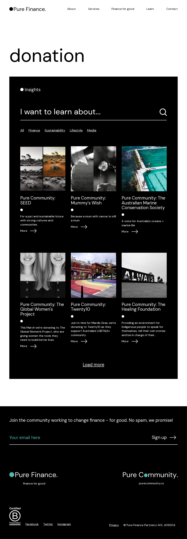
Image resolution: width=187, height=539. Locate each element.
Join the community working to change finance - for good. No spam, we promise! (91, 420)
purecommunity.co (151, 483)
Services (93, 9)
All (22, 130)
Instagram (64, 524)
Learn (150, 9)
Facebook (32, 524)
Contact (172, 9)
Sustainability (55, 130)
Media (91, 130)
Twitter (48, 524)
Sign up (159, 437)
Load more (93, 364)
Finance (34, 130)
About (71, 9)
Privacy (114, 525)
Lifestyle (76, 130)
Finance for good (123, 9)
